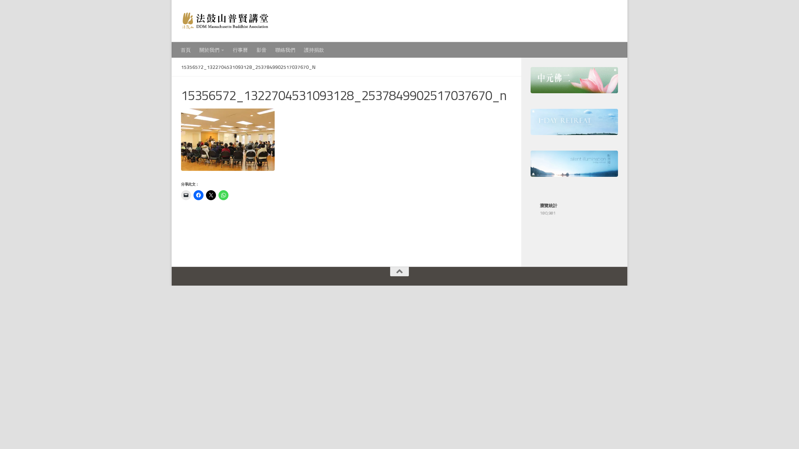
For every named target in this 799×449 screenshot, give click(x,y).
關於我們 (209, 50)
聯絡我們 (285, 50)
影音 (262, 50)
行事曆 (240, 50)
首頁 (186, 50)
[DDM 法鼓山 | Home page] (225, 21)
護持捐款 (314, 50)
